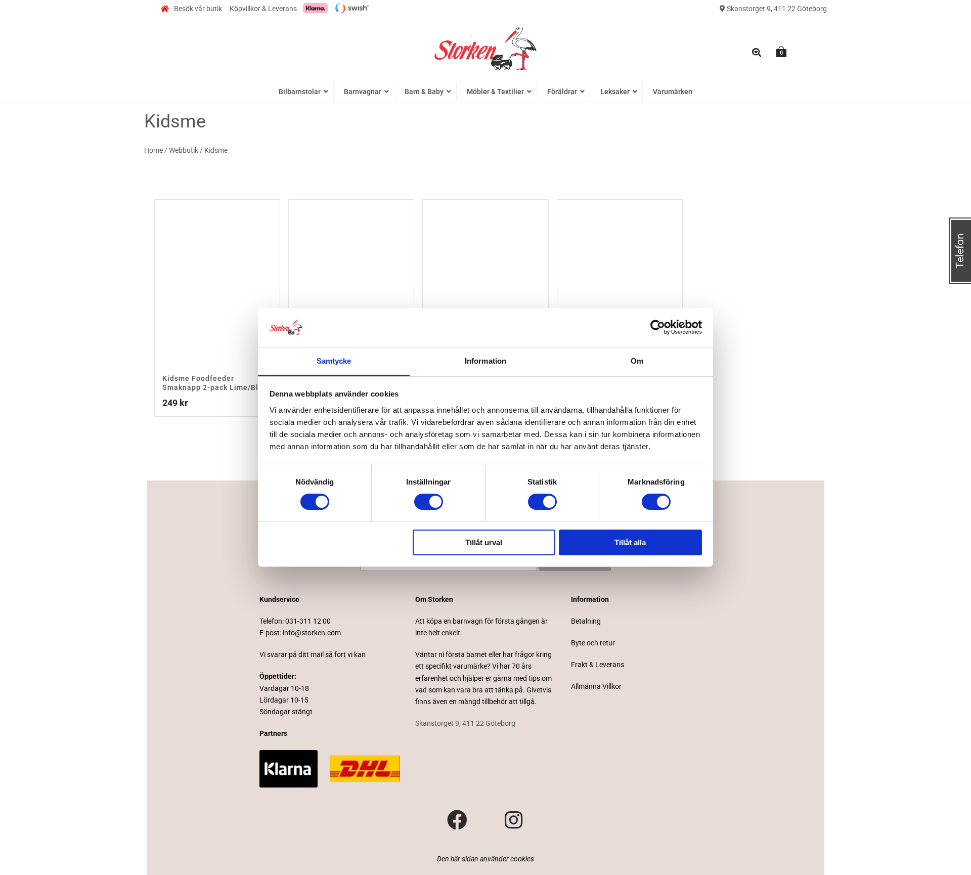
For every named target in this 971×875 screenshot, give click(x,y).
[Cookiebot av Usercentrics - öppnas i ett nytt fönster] (657, 327)
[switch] (428, 502)
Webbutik (183, 150)
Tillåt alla (630, 542)
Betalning (586, 621)
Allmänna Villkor (596, 686)
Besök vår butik (198, 9)
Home (153, 150)
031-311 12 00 (308, 621)
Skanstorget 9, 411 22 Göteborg (776, 9)
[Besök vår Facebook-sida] (457, 820)
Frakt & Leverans (597, 665)
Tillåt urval (483, 542)
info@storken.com (312, 633)
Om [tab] (637, 361)
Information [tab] (485, 361)
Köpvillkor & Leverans (263, 9)
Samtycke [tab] (334, 361)
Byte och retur (593, 643)
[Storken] (485, 47)
